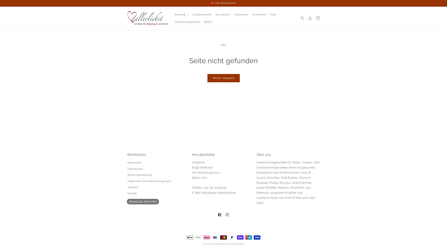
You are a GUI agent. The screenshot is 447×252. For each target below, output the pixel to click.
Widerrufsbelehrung (139, 175)
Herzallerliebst (218, 244)
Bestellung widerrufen (143, 201)
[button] (181, 14)
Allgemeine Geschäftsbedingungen (149, 181)
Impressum (134, 162)
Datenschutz (135, 168)
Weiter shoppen (224, 78)
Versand (132, 187)
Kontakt (132, 193)
